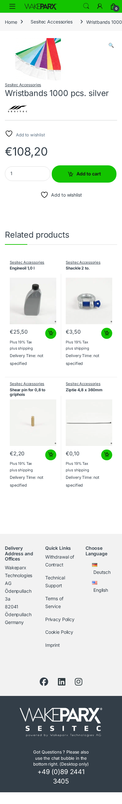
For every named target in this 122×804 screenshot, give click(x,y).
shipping (25, 348)
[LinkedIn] (61, 682)
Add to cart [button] (50, 333)
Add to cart (88, 173)
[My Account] (99, 6)
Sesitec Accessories (51, 21)
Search (86, 6)
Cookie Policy (59, 632)
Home (11, 21)
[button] (111, 45)
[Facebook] (44, 682)
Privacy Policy (60, 619)
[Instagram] (78, 682)
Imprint (52, 645)
